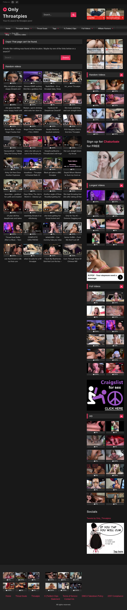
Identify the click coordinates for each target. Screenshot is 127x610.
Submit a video (20, 35)
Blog (7, 35)
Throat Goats (42, 28)
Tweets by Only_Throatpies (99, 518)
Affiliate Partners (104, 28)
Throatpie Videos (22, 28)
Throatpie (35, 596)
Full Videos (86, 28)
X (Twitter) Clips (70, 28)
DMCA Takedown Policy (92, 596)
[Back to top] (119, 602)
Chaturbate (111, 141)
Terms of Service (70, 596)
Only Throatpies (15, 12)
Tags (54, 28)
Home (8, 28)
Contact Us (69, 599)
